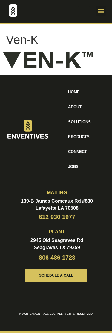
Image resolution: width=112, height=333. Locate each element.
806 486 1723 (57, 257)
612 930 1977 (57, 217)
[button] (84, 11)
